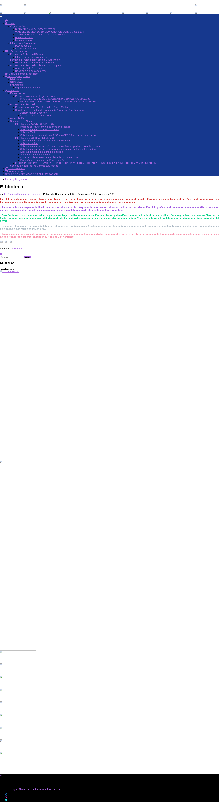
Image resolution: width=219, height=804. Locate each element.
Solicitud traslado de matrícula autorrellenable (45, 140)
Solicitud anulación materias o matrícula (41, 151)
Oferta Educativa (17, 51)
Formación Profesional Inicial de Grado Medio (35, 59)
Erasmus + (19, 85)
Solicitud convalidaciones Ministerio (39, 129)
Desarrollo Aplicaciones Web (31, 71)
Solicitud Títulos (29, 132)
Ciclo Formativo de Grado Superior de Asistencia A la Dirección (49, 110)
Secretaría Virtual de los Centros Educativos (34, 165)
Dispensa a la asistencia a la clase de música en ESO (49, 157)
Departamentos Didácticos (23, 73)
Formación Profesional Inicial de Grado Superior (36, 65)
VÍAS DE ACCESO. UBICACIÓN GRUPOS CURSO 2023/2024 (49, 32)
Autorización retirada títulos (35, 154)
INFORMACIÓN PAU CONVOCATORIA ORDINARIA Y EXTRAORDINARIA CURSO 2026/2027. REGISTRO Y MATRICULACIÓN (85, 163)
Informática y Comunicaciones (31, 57)
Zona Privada (16, 168)
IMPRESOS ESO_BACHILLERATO (34, 138)
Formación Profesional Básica (26, 54)
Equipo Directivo (24, 37)
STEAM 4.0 (16, 82)
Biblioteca (15, 79)
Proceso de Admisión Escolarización (35, 96)
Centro (11, 23)
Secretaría (13, 90)
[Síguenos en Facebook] (6, 794)
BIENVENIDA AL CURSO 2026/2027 (35, 29)
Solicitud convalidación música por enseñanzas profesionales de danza (59, 149)
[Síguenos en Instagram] (6, 797)
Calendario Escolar (25, 48)
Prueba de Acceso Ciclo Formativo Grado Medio (41, 107)
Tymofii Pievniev (22, 789)
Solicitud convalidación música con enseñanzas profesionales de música (60, 146)
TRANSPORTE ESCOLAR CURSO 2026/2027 (40, 34)
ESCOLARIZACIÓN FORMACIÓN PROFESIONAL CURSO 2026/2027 (58, 101)
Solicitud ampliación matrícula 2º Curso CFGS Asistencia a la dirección (58, 135)
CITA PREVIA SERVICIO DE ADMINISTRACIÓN (31, 174)
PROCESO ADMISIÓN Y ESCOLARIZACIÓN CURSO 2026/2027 (56, 98)
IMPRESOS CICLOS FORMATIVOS (35, 124)
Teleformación (16, 171)
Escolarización (18, 93)
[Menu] (1, 16)
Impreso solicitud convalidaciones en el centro (45, 126)
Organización (17, 26)
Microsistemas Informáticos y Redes (35, 62)
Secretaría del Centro (21, 121)
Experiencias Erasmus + (28, 87)
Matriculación (17, 118)
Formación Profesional (22, 104)
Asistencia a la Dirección (28, 68)
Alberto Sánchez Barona (46, 789)
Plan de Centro (23, 45)
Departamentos (23, 40)
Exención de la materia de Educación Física (44, 160)
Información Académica (23, 43)
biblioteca (17, 248)
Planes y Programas (18, 76)
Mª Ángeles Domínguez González (22, 194)
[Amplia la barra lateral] (1, 254)
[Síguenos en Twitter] (6, 800)
